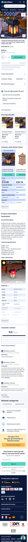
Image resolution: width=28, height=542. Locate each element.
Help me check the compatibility (11, 95)
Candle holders (5, 397)
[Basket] (24, 2)
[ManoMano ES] (13, 517)
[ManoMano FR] (2, 517)
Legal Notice (20, 538)
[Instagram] (10, 499)
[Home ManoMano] (9, 2)
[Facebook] (6, 499)
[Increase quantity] (9, 57)
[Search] (5, 6)
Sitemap (13, 538)
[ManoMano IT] (6, 517)
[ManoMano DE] (10, 517)
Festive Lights (8, 110)
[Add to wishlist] (24, 35)
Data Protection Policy (7, 541)
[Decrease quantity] (2, 57)
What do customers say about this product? (12, 99)
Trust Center (17, 541)
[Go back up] (22, 517)
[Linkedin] (2, 499)
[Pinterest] (13, 499)
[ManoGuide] (23, 538)
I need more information (9, 103)
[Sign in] (20, 2)
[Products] (2, 6)
